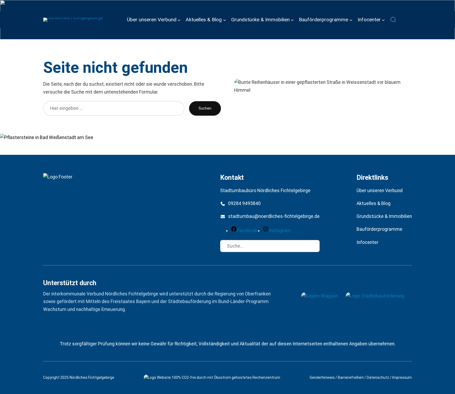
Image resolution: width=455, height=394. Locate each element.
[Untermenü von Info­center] (383, 19)
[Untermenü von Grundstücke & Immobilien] (292, 19)
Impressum (402, 377)
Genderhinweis (322, 377)
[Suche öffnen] (393, 19)
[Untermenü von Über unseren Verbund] (179, 19)
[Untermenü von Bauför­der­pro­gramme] (351, 19)
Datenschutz (378, 377)
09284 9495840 (244, 203)
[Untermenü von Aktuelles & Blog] (224, 19)
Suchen (205, 108)
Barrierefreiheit (351, 377)
